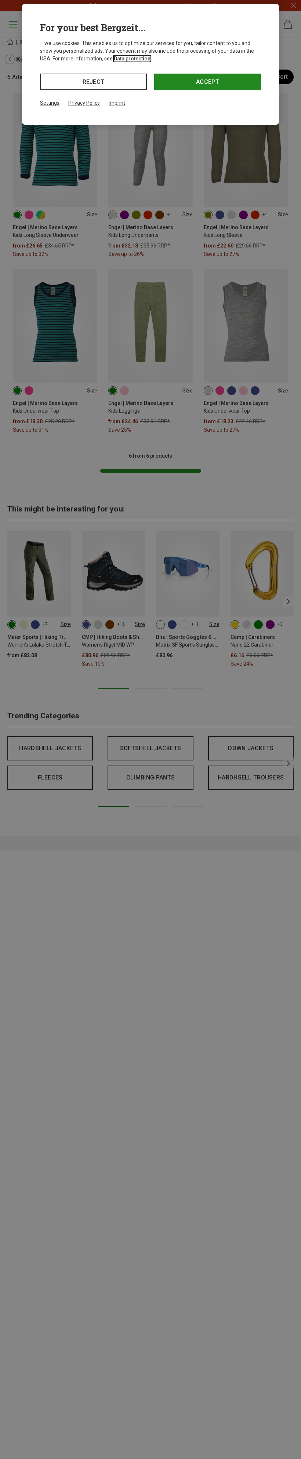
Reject (94, 81)
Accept (207, 81)
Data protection (132, 59)
